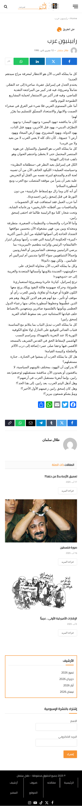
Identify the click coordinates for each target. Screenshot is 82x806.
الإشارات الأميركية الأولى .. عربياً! (58, 618)
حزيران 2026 (66, 679)
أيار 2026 (68, 685)
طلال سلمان (62, 50)
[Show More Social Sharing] (9, 61)
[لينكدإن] (37, 61)
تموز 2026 (67, 673)
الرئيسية (69, 782)
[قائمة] (75, 6)
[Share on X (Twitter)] (53, 61)
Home (73, 18)
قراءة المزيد (68, 490)
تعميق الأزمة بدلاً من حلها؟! (61, 476)
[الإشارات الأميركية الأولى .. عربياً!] (41, 591)
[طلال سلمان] (39, 6)
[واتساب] (21, 61)
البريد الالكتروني (67, 736)
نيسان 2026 (67, 692)
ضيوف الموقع (33, 787)
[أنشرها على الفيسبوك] (69, 61)
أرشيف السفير (14, 787)
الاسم (73, 720)
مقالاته (51, 782)
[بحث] (6, 6)
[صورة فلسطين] (41, 520)
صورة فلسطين (68, 547)
